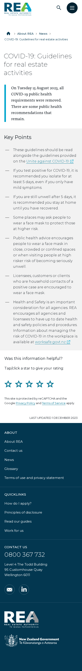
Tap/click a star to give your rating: (34, 368)
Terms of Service (54, 403)
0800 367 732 (24, 554)
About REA (25, 33)
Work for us (13, 530)
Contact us (13, 450)
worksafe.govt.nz (52, 342)
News (43, 33)
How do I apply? (17, 503)
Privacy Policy (25, 403)
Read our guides (17, 521)
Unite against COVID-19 (50, 161)
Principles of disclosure (23, 512)
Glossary (11, 469)
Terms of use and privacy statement (34, 478)
